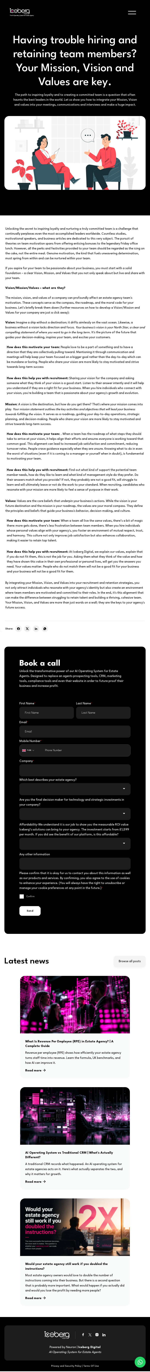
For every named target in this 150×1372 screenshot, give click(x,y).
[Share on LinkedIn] (36, 628)
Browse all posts (130, 961)
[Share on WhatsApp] (45, 628)
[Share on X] (27, 628)
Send (30, 911)
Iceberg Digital (83, 551)
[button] (132, 12)
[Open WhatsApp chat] (140, 1362)
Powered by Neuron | (75, 1350)
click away (61, 312)
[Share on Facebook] (18, 628)
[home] (20, 12)
